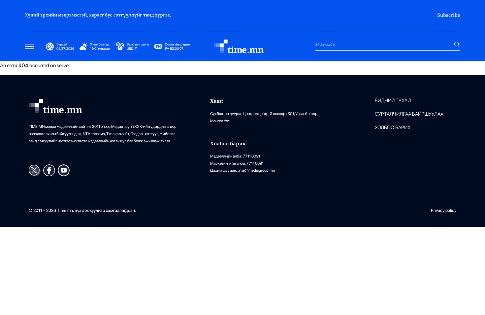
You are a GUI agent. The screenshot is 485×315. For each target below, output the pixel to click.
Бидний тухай (393, 100)
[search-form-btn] (457, 44)
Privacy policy (443, 210)
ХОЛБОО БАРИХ (392, 127)
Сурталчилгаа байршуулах (409, 114)
